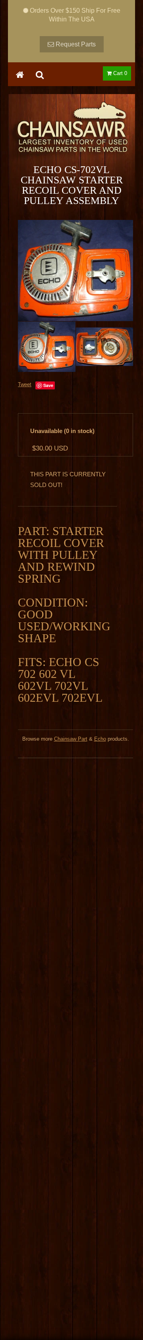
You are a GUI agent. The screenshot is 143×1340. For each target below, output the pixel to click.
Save (48, 385)
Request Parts (75, 44)
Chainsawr (71, 134)
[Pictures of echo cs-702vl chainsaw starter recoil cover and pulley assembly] (75, 270)
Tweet (24, 384)
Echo (100, 739)
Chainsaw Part (70, 739)
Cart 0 (119, 73)
